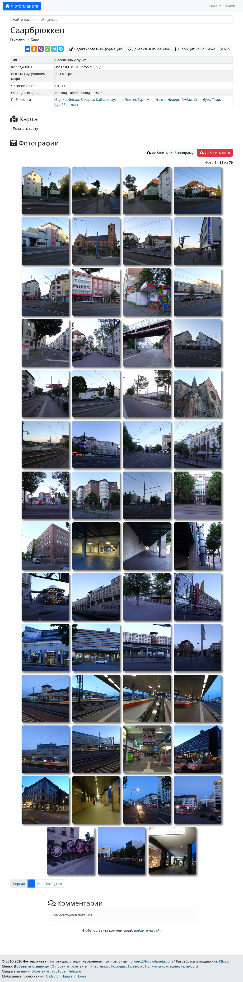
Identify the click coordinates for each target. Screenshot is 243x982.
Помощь (118, 966)
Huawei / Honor (74, 976)
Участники (99, 966)
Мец (150, 99)
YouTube (58, 971)
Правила (135, 966)
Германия (18, 39)
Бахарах (87, 99)
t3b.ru (224, 961)
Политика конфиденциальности (171, 966)
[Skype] (61, 49)
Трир (216, 99)
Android (52, 976)
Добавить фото (217, 152)
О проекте (60, 966)
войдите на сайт (147, 930)
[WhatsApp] (47, 49)
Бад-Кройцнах (67, 99)
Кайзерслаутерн (109, 99)
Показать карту (25, 128)
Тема (214, 6)
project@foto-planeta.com (152, 961)
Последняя (53, 883)
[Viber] (41, 49)
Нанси (160, 99)
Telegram (75, 971)
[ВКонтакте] (27, 49)
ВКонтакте (40, 971)
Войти (229, 6)
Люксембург (135, 99)
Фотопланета (24, 6)
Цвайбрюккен (66, 104)
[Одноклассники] (34, 49)
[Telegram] (54, 49)
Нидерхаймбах (180, 99)
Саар (35, 39)
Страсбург (202, 99)
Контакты (80, 966)
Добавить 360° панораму (172, 152)
